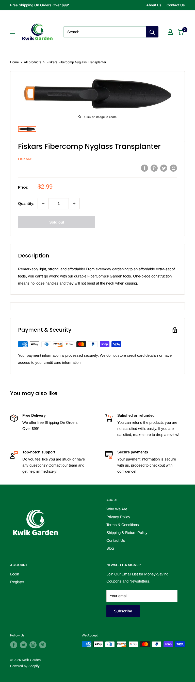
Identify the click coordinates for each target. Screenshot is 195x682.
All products (32, 62)
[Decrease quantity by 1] (43, 203)
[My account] (170, 32)
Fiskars (25, 159)
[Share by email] (173, 168)
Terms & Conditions (122, 525)
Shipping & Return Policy (127, 532)
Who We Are (116, 509)
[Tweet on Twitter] (163, 168)
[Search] (152, 31)
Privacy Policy (118, 517)
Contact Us (176, 5)
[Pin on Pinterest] (154, 168)
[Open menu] (12, 32)
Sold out (56, 222)
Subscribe (123, 611)
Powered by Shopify (25, 666)
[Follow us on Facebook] (13, 644)
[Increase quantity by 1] (74, 203)
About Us (153, 5)
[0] (180, 32)
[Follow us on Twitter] (23, 644)
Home (14, 62)
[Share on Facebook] (144, 168)
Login (14, 574)
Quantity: (26, 203)
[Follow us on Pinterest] (42, 644)
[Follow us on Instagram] (33, 644)
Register (17, 582)
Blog (110, 548)
